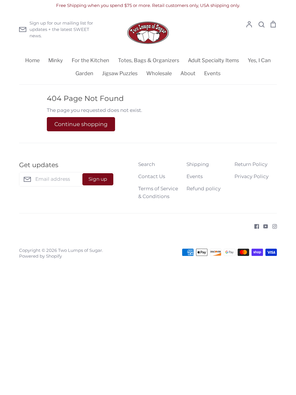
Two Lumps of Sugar (80, 250)
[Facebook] (254, 226)
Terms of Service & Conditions (158, 192)
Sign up (97, 179)
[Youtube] (263, 226)
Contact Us (151, 176)
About (187, 73)
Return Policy (250, 164)
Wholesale (159, 73)
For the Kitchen (90, 60)
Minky (55, 60)
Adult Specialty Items (213, 60)
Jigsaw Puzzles (120, 73)
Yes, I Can (259, 60)
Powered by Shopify (40, 256)
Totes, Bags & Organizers (148, 60)
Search (146, 164)
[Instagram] (272, 226)
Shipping (197, 164)
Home (32, 60)
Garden (84, 73)
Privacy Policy (251, 176)
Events (212, 73)
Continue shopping (81, 124)
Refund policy (203, 188)
